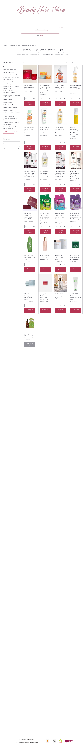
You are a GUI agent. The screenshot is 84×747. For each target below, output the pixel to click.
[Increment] (34, 98)
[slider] (4, 146)
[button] (65, 27)
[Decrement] (26, 98)
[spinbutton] (30, 98)
